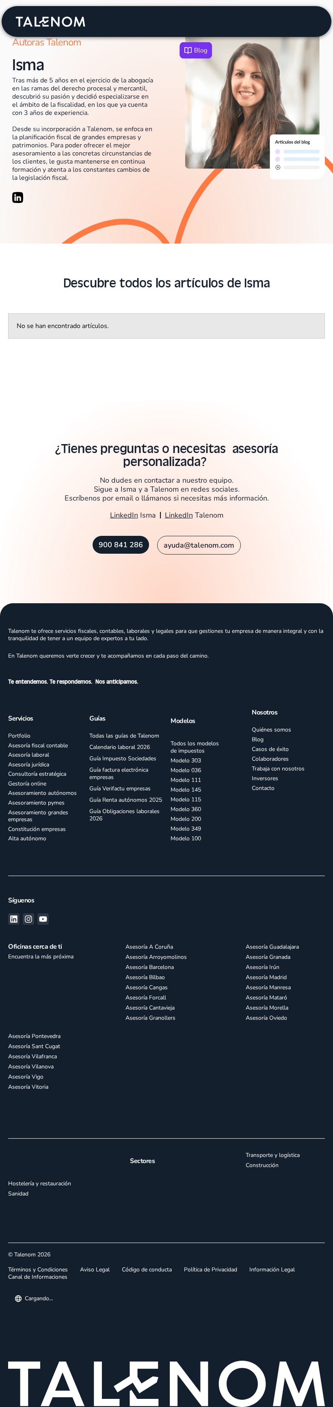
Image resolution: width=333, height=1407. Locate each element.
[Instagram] (28, 919)
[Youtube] (43, 919)
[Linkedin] (13, 919)
